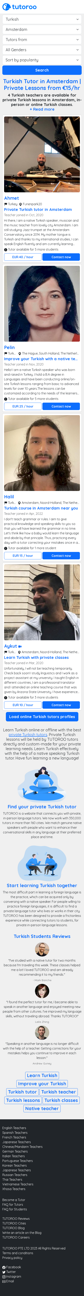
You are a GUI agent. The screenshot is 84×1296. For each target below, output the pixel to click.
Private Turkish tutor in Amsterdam (38, 209)
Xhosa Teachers (13, 1189)
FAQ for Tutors (12, 1204)
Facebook (13, 1267)
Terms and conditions (17, 1253)
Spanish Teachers (15, 1133)
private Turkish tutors (28, 734)
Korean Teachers (14, 1165)
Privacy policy (12, 1258)
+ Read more (42, 109)
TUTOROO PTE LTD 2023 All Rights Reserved (33, 1248)
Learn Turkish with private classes (36, 657)
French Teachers (14, 1137)
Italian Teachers (13, 1156)
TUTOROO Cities (14, 1223)
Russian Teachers (14, 1175)
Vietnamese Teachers (17, 1184)
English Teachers (14, 1128)
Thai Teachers (12, 1179)
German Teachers (15, 1151)
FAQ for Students (14, 1209)
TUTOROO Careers (16, 1237)
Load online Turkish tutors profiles (42, 716)
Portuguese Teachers (17, 1161)
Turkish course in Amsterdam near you (41, 508)
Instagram (13, 1276)
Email (9, 1281)
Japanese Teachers (16, 1142)
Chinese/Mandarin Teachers (22, 1147)
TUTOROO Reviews (16, 1219)
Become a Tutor (13, 1200)
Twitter (10, 1272)
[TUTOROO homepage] (19, 6)
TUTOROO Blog (13, 1228)
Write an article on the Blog (21, 1233)
